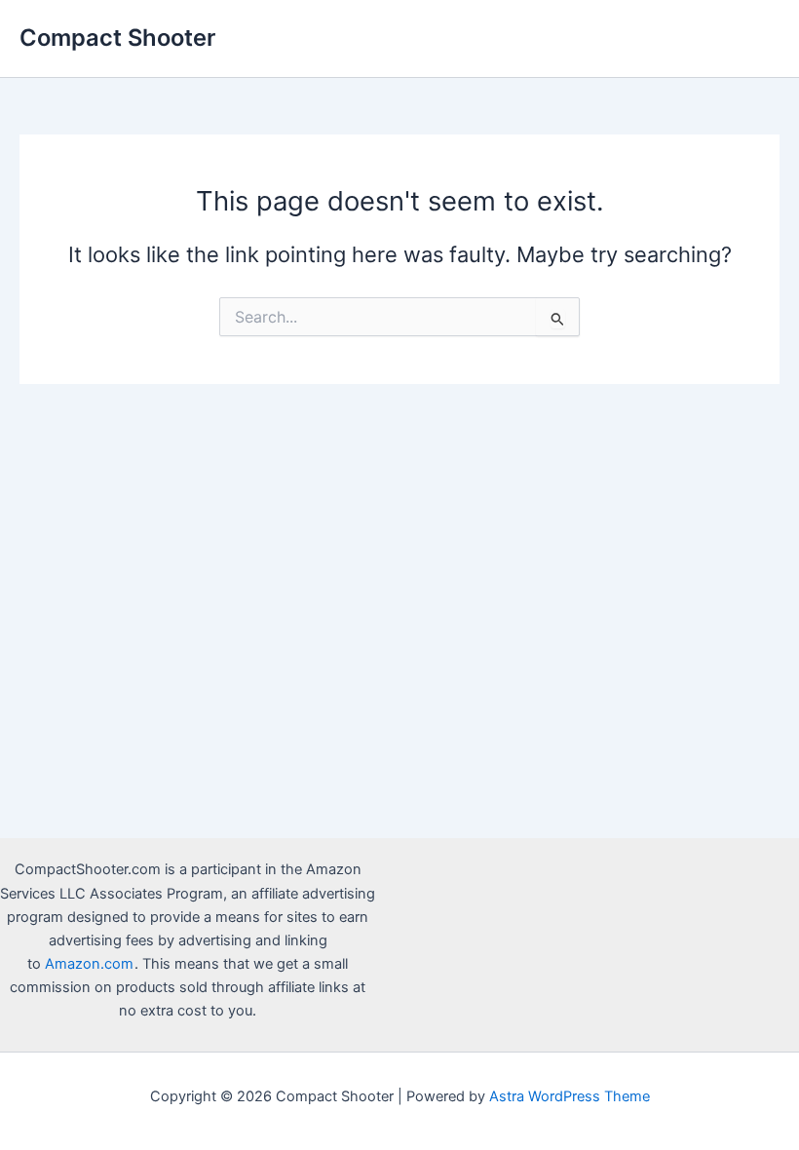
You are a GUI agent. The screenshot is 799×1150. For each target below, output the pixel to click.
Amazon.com (89, 964)
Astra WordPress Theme (569, 1096)
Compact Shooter (117, 37)
